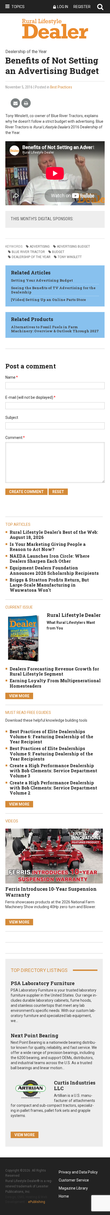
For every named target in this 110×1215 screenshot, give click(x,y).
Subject (11, 417)
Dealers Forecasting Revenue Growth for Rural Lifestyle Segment (54, 671)
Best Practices (61, 87)
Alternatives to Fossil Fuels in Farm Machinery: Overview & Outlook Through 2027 (55, 329)
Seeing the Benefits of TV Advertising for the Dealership (53, 290)
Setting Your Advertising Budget (42, 280)
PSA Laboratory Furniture (42, 983)
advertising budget (73, 246)
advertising (40, 246)
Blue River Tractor (28, 252)
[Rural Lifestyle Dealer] (23, 638)
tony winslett (70, 257)
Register (82, 7)
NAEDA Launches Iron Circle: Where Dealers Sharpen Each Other (49, 558)
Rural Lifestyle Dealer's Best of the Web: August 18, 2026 (54, 534)
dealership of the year (31, 257)
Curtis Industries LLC (74, 1085)
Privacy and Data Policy (78, 1172)
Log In (62, 7)
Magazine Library (73, 1188)
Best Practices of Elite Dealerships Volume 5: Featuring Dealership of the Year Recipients (51, 753)
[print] (26, 103)
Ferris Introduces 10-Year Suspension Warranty (51, 892)
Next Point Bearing (34, 1035)
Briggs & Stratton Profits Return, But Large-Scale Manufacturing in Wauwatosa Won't (49, 585)
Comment (15, 437)
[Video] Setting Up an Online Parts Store (48, 299)
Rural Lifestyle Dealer (74, 615)
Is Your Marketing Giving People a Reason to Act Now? (48, 546)
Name (11, 377)
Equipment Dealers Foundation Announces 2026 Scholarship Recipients (54, 570)
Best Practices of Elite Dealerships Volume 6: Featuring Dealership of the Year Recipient (51, 736)
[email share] (15, 103)
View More (19, 696)
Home (64, 1196)
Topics (18, 7)
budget (58, 252)
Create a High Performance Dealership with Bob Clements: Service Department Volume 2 (53, 788)
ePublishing (36, 1202)
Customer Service (74, 1180)
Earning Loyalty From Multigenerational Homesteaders (55, 683)
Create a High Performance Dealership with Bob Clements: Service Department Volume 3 (53, 770)
